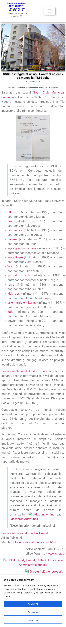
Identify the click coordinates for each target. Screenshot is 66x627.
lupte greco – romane (22, 248)
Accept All (33, 604)
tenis (11, 284)
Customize (33, 612)
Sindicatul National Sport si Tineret (24, 533)
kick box (13, 293)
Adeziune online (43, 514)
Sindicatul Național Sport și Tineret (25, 371)
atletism (13, 212)
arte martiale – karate (22, 302)
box (10, 221)
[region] (33, 601)
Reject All (33, 620)
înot (10, 266)
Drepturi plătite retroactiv (47, 571)
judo (10, 312)
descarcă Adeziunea (24, 519)
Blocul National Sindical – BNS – (34, 542)
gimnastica (15, 230)
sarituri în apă (19, 275)
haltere (12, 239)
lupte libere (15, 257)
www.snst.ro (56, 553)
